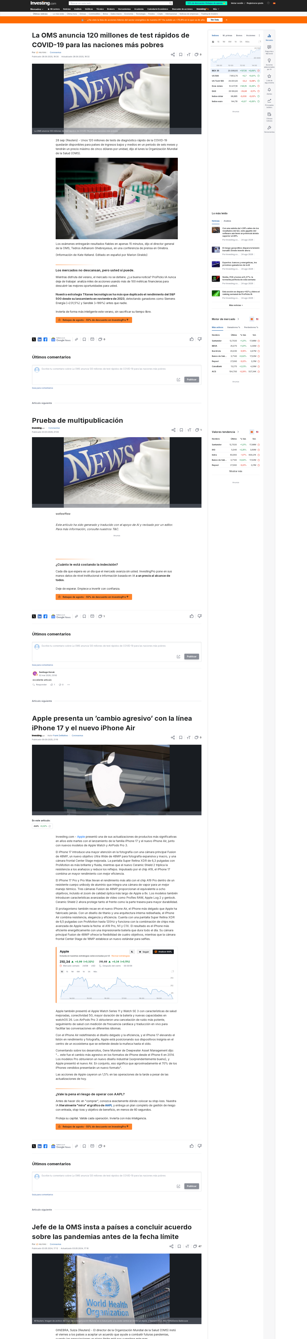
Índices (215, 35)
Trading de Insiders (209, 14)
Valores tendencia (223, 431)
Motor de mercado (223, 319)
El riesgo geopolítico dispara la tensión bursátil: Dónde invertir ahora (240, 249)
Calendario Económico (157, 9)
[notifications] (268, 2)
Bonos (239, 35)
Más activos (217, 327)
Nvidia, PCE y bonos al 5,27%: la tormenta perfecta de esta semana (238, 278)
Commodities (94, 14)
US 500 (215, 76)
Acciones (250, 35)
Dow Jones (217, 86)
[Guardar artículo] (181, 54)
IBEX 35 (215, 70)
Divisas (83, 14)
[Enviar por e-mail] (92, 339)
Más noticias (235, 305)
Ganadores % (233, 327)
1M (72, 971)
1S (67, 971)
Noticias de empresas (189, 14)
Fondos (151, 14)
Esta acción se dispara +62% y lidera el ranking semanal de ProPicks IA (241, 292)
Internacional (171, 14)
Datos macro (116, 14)
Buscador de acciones (182, 9)
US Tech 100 (218, 81)
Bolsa (105, 14)
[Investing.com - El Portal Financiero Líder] (43, 3)
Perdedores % (251, 327)
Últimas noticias (40, 14)
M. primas (227, 35)
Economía (128, 14)
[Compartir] (173, 54)
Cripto (160, 14)
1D (62, 971)
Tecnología (141, 14)
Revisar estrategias (121, 956)
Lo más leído (58, 14)
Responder (41, 684)
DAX (214, 91)
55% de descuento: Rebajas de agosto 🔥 (206, 3)
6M (78, 971)
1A (84, 971)
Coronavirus (55, 52)
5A (89, 971)
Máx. (96, 971)
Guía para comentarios (42, 388)
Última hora (72, 14)
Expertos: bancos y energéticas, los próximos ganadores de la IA (239, 263)
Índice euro (217, 101)
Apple (81, 836)
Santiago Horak (47, 672)
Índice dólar (217, 96)
